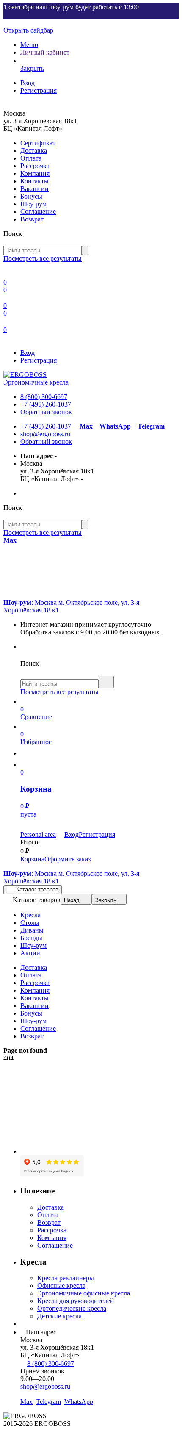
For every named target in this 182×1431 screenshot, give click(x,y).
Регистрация (38, 90)
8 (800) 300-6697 (43, 396)
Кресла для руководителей (75, 1300)
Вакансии (34, 188)
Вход (27, 82)
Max (86, 426)
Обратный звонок (46, 411)
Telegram (151, 426)
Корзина (32, 859)
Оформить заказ (67, 859)
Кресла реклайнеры (65, 1278)
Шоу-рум (33, 204)
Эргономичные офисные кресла (83, 1293)
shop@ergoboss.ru (45, 433)
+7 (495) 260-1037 (45, 404)
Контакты (34, 181)
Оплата (30, 158)
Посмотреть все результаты (42, 258)
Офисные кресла (61, 1285)
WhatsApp (115, 426)
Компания (35, 173)
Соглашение (38, 211)
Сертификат (37, 143)
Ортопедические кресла (71, 1308)
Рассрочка (35, 165)
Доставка (33, 150)
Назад (72, 900)
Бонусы (31, 196)
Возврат (32, 219)
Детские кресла (59, 1316)
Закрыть (105, 900)
